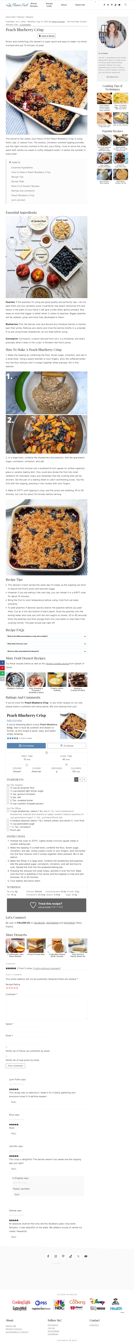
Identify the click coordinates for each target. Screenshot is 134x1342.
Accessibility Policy (17, 1332)
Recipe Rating (13, 984)
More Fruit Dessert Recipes (25, 186)
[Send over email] (2, 673)
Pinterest (53, 1325)
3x (84, 779)
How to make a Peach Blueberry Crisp (30, 172)
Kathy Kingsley (14, 720)
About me (11, 1326)
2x (80, 779)
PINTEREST (70, 923)
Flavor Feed (10, 17)
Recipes (20, 17)
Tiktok (51, 1328)
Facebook (53, 1334)
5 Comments (25, 25)
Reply (13, 1102)
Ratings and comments (23, 190)
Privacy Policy (14, 1329)
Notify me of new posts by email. (23, 1060)
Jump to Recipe (47, 36)
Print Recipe (28, 746)
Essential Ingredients (22, 167)
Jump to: (16, 162)
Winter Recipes (34, 4)
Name (9, 1024)
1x (76, 779)
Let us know (44, 907)
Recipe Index (49, 4)
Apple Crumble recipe (57, 663)
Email (9, 1035)
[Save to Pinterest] (2, 668)
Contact (94, 1325)
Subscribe (80, 5)
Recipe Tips (17, 177)
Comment (11, 994)
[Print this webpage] (2, 678)
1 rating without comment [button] (47, 968)
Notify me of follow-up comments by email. (28, 1051)
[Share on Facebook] (2, 662)
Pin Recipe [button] (68, 746)
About (64, 5)
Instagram (53, 1331)
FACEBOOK (39, 923)
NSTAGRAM (53, 923)
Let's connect (18, 200)
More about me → (112, 76)
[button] (8, 738)
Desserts (29, 17)
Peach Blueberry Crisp (22, 195)
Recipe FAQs (17, 181)
